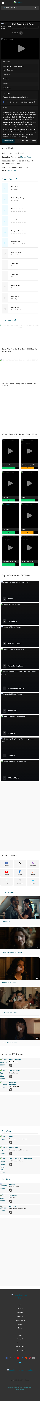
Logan (24, 497)
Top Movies (7, 1131)
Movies (20, 1305)
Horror (10, 97)
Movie (25, 27)
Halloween (6, 529)
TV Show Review (14, 1086)
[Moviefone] (20, 3)
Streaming (20, 1312)
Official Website (13, 170)
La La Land (6, 465)
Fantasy (5, 97)
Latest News (7, 320)
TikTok (6, 883)
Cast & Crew (8, 179)
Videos (20, 1324)
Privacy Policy (20, 1350)
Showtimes (20, 1316)
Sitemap (20, 1343)
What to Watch (20, 1320)
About (20, 1335)
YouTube (6, 874)
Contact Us (20, 1339)
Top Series (6, 1178)
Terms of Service (20, 1346)
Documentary (17, 97)
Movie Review (13, 1062)
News (20, 1328)
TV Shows (20, 1309)
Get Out (5, 497)
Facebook (4, 102)
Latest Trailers (8, 892)
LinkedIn (20, 874)
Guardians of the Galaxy (10, 561)
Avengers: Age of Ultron (29, 465)
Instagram (33, 865)
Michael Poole (25, 157)
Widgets (33, 883)
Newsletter (20, 883)
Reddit (10, 102)
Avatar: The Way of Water (30, 561)
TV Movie (25, 97)
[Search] (36, 8)
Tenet (24, 529)
